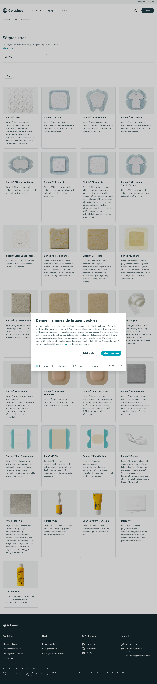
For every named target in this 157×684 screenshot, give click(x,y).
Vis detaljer (113, 366)
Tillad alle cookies (111, 353)
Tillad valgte (88, 353)
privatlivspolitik (65, 344)
